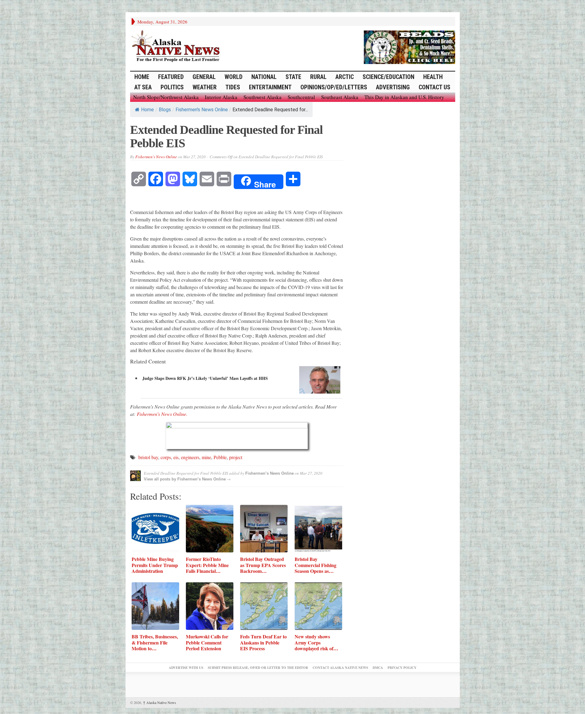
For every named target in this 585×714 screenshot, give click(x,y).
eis (176, 457)
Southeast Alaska (339, 97)
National (264, 76)
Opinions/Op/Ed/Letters (333, 87)
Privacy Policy (402, 667)
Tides (232, 87)
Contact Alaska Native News (340, 667)
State (293, 76)
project (235, 457)
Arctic (344, 76)
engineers (190, 457)
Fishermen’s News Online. (162, 414)
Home (147, 109)
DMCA (378, 667)
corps (166, 457)
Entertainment (270, 87)
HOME (141, 76)
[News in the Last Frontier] (177, 46)
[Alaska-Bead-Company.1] (409, 46)
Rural (318, 76)
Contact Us (434, 87)
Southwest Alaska (262, 97)
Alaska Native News (159, 702)
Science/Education (388, 76)
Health (433, 76)
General (204, 76)
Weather (205, 87)
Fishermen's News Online (202, 109)
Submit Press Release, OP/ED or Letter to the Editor (258, 667)
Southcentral (301, 97)
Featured (171, 76)
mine (206, 457)
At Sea (143, 87)
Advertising (393, 87)
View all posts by (160, 479)
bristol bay (148, 457)
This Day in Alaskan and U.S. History (404, 97)
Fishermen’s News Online (269, 473)
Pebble (220, 457)
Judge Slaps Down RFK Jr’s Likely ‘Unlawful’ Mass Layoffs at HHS (205, 378)
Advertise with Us (186, 667)
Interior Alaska (221, 97)
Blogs (165, 109)
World (234, 76)
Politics (172, 87)
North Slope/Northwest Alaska (166, 97)
